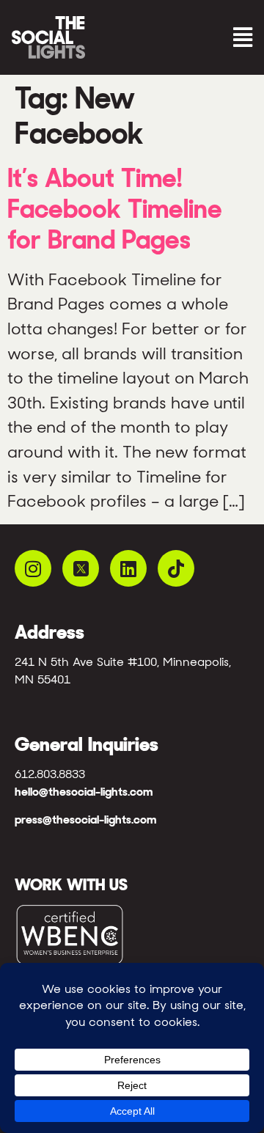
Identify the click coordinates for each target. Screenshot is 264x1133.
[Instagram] (33, 568)
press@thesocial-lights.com (85, 819)
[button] (195, 37)
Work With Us (71, 884)
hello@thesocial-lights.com (84, 791)
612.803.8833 (50, 774)
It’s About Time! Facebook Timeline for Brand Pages (114, 209)
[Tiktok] (176, 568)
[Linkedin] (128, 568)
